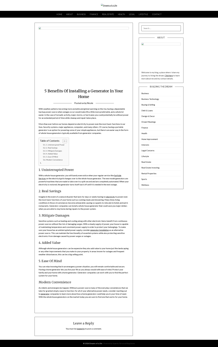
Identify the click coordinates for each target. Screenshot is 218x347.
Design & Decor (148, 116)
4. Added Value (52, 154)
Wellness (145, 185)
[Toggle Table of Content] (63, 141)
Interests (145, 145)
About (69, 14)
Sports (144, 179)
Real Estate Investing (150, 167)
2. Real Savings (52, 148)
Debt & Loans (147, 110)
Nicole (90, 103)
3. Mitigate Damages (54, 151)
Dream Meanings (148, 122)
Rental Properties (148, 173)
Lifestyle (143, 14)
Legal (132, 14)
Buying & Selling (148, 105)
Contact (157, 14)
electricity (110, 197)
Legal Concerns (147, 150)
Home (59, 14)
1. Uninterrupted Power (55, 145)
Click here (169, 75)
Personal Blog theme (127, 343)
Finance (94, 14)
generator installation (99, 230)
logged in (81, 328)
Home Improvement (149, 139)
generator (45, 294)
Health (121, 14)
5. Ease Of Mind (52, 157)
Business (81, 14)
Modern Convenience (54, 160)
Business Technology (150, 99)
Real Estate (108, 14)
